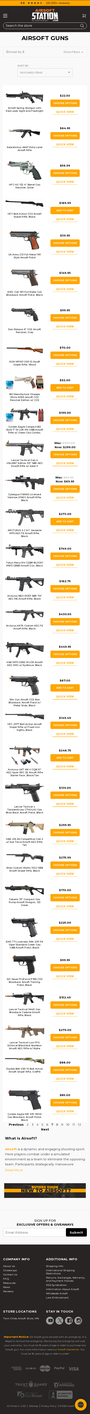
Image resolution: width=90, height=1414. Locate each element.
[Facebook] (69, 1320)
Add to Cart (65, 210)
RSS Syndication (56, 1285)
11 (73, 1124)
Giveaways (10, 1270)
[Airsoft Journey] (45, 1190)
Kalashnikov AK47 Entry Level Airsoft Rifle (24, 149)
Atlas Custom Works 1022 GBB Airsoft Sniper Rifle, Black (24, 869)
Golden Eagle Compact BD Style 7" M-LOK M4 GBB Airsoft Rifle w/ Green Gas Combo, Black (24, 431)
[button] (45, 52)
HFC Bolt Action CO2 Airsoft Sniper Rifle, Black (24, 215)
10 (67, 1124)
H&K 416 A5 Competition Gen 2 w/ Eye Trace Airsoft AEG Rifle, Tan (24, 842)
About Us (9, 1266)
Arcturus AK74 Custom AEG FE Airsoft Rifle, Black (24, 627)
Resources (9, 1282)
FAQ (6, 1278)
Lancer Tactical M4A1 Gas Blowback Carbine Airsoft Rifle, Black (24, 1012)
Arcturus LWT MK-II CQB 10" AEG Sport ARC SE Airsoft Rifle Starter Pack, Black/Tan (24, 772)
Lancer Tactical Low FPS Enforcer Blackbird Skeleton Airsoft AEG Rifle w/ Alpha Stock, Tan (25, 1047)
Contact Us (10, 1274)
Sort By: (23, 65)
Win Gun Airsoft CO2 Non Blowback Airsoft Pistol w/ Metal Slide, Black (25, 702)
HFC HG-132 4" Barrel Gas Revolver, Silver (24, 186)
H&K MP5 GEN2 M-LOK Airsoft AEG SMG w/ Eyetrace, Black (24, 664)
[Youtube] (50, 1320)
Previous (16, 1124)
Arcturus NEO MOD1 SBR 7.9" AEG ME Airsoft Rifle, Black (24, 597)
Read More (14, 1170)
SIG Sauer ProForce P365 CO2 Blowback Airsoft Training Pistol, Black (25, 982)
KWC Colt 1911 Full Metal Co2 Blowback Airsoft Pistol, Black (24, 293)
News (6, 1287)
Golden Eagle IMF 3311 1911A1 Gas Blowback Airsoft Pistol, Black (25, 1117)
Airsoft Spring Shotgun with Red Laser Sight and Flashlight (24, 109)
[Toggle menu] (5, 16)
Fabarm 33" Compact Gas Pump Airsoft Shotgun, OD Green (24, 902)
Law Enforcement (57, 1297)
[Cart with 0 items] (82, 16)
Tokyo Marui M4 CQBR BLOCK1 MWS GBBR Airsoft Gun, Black (24, 564)
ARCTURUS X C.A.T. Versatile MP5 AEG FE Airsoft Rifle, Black (25, 533)
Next (45, 1129)
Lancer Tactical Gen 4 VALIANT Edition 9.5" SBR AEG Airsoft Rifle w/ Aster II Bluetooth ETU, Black (24, 464)
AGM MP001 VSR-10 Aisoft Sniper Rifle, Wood (24, 363)
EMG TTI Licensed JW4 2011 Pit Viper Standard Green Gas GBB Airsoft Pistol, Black (24, 944)
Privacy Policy (49, 1406)
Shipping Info (54, 1266)
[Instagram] (79, 1320)
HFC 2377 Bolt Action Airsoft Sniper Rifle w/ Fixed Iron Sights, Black (25, 727)
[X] (60, 1320)
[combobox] (45, 25)
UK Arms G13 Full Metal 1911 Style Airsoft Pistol (24, 256)
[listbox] (45, 72)
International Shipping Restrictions (60, 1272)
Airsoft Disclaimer (68, 1349)
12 (79, 1124)
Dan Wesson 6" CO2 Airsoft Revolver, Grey (24, 331)
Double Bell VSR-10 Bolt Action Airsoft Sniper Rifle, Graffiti (24, 1070)
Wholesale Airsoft (57, 1293)
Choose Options (65, 103)
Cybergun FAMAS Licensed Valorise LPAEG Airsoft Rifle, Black (24, 497)
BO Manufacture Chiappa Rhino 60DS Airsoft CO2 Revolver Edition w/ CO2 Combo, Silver (24, 398)
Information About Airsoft (62, 1289)
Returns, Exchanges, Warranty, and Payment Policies (65, 1279)
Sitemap (33, 1406)
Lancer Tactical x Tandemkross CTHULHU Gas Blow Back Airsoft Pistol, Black (24, 809)
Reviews (8, 1291)
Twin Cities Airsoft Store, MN (21, 1318)
